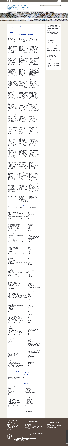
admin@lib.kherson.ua (31, 438)
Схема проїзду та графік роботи (21, 439)
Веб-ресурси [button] (58, 19)
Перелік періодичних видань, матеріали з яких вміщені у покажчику (24, 30)
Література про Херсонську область (40, 22)
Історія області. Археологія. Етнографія (53, 35)
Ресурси (21, 22)
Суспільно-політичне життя (53, 50)
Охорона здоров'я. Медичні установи (53, 46)
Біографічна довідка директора (54, 425)
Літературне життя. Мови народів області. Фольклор (53, 61)
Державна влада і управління (53, 51)
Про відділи (9, 429)
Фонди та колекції (11, 427)
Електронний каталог (11, 12)
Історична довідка (11, 422)
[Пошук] (60, 5)
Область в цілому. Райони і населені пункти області (53, 33)
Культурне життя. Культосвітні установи (52, 56)
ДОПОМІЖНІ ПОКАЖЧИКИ (26, 26)
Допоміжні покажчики (52, 68)
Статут (48, 424)
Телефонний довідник (19, 440)
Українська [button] (47, 1)
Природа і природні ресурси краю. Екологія (53, 38)
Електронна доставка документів (36, 12)
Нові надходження (28, 424)
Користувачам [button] (43, 19)
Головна (8, 22)
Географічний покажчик (14, 28)
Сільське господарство (52, 44)
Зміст (48, 30)
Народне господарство (52, 40)
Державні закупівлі (51, 427)
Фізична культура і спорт (53, 48)
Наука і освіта (50, 53)
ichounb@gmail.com (21, 438)
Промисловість (50, 42)
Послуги (8, 428)
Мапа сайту (27, 428)
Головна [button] (36, 19)
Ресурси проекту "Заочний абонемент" (33, 426)
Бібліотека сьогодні (11, 423)
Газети (11, 32)
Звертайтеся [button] (53, 1)
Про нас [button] (65, 19)
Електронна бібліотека (49, 12)
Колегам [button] (51, 19)
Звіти (48, 426)
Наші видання (27, 22)
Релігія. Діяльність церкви (53, 63)
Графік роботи (10, 424)
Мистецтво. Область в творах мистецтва (54, 58)
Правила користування (12, 426)
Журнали (12, 31)
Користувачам (14, 22)
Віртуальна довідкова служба (23, 12)
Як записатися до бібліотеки (13, 425)
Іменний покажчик (13, 27)
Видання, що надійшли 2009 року (53, 66)
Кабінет (59, 1)
